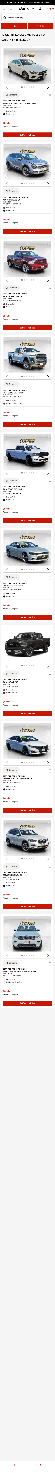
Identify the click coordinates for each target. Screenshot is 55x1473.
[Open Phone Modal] (28, 9)
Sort (16, 26)
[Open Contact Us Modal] (41, 1465)
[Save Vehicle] (50, 95)
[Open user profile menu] (40, 8)
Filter (42, 26)
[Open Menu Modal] (3, 9)
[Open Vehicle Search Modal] (13, 1465)
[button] (48, 87)
